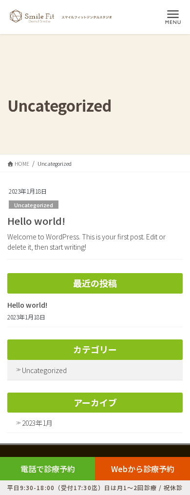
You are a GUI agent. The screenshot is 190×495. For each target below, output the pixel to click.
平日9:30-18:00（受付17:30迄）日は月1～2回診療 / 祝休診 (95, 487)
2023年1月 (37, 423)
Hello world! (36, 221)
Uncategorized (33, 205)
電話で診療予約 (47, 469)
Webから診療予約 (142, 469)
